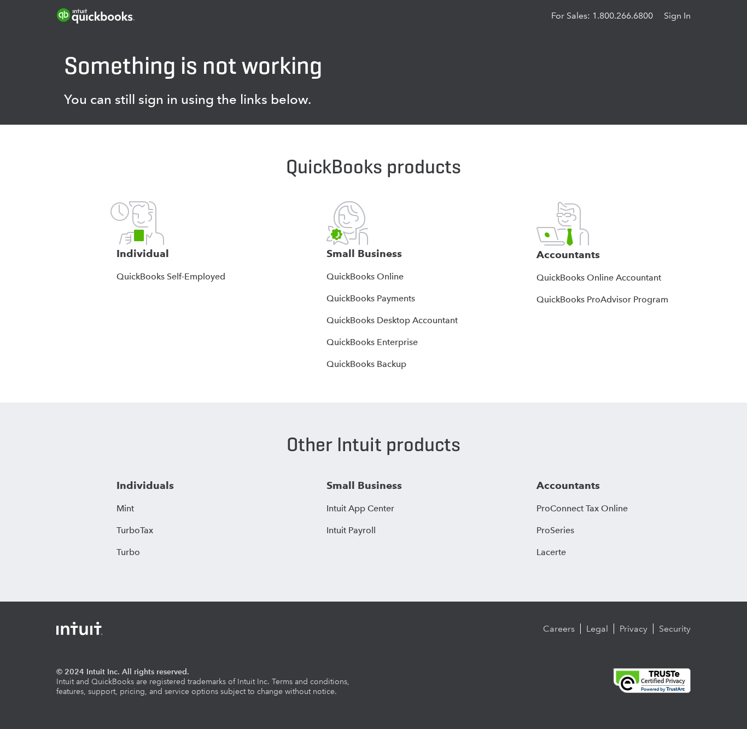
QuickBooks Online (365, 276)
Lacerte (551, 552)
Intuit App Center (360, 508)
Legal (597, 628)
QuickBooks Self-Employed (170, 276)
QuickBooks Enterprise (372, 342)
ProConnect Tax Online (582, 508)
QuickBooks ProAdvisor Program (602, 299)
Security (675, 628)
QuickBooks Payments (370, 298)
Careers (559, 628)
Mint (125, 508)
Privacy (633, 628)
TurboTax (134, 530)
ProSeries (555, 530)
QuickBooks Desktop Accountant (392, 320)
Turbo (128, 552)
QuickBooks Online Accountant (598, 277)
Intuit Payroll (351, 530)
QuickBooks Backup (366, 364)
